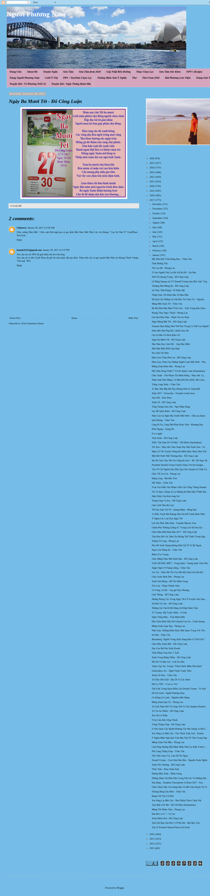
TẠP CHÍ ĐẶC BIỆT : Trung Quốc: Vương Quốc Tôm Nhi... (181, 563)
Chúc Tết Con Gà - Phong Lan (166, 474)
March (155, 246)
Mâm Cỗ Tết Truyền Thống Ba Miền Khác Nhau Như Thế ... (180, 451)
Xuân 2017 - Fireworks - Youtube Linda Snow (173, 393)
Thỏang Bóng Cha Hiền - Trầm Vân (168, 791)
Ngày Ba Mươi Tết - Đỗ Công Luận (168, 339)
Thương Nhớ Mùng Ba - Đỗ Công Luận (170, 286)
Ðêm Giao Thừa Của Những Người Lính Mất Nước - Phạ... (179, 362)
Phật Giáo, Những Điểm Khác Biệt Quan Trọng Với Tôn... (179, 630)
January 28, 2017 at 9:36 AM (40, 228)
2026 (152, 158)
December (157, 204)
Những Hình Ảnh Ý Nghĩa (111, 77)
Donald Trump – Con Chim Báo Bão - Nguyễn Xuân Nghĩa (179, 760)
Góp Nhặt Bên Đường (118, 71)
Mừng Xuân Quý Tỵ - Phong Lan (167, 702)
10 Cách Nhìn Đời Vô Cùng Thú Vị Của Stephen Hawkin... (179, 706)
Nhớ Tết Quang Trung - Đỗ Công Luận (170, 277)
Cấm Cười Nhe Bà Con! (163, 505)
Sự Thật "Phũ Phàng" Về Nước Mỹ (168, 290)
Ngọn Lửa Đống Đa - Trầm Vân (167, 550)
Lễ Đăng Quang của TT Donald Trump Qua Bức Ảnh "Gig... (180, 281)
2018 (152, 195)
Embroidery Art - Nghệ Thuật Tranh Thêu (171, 671)
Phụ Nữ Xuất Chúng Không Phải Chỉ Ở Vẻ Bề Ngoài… (178, 545)
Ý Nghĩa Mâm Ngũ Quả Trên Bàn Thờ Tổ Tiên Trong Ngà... (180, 738)
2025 (152, 163)
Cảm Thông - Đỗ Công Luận (165, 594)
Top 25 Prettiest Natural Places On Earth (171, 827)
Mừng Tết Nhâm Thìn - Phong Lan (168, 809)
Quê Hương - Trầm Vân (163, 420)
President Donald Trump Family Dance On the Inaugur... (178, 465)
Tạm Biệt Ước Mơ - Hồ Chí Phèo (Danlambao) (174, 805)
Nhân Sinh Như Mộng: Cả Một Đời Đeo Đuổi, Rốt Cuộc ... (179, 380)
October (156, 213)
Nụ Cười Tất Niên (160, 353)
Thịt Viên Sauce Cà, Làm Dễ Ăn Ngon (170, 756)
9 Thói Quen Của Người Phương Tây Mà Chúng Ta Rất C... (180, 729)
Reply (19, 240)
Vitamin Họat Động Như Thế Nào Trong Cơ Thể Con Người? (180, 326)
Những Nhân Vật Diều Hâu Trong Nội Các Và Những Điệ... (180, 778)
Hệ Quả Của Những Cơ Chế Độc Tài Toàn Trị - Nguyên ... (179, 299)
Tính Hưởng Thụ (160, 263)
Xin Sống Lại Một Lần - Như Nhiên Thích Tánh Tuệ (176, 800)
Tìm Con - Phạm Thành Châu (165, 586)
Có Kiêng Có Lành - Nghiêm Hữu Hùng (170, 697)
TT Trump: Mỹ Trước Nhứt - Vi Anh (169, 612)
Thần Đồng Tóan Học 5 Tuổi (165, 653)
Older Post (133, 318)
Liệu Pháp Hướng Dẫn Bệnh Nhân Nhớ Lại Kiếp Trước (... (179, 747)
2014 (152, 843)
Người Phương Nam (36, 14)
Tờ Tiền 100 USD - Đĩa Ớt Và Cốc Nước (171, 679)
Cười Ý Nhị (51, 77)
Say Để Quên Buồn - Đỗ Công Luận (169, 411)
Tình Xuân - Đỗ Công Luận (165, 438)
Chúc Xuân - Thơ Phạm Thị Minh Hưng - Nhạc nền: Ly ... (179, 375)
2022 (152, 177)
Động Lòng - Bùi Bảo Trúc (164, 478)
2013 (152, 848)
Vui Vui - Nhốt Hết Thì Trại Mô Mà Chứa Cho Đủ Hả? (177, 572)
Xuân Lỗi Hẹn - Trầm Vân (164, 675)
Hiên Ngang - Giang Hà (163, 429)
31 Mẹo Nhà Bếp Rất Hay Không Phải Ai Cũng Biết (176, 389)
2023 (152, 172)
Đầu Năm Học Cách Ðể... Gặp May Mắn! (171, 344)
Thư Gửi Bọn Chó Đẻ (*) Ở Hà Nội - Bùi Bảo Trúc (176, 823)
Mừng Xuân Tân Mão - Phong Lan (168, 742)
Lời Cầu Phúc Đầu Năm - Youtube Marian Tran (174, 523)
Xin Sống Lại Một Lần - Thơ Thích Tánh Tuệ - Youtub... (178, 733)
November (157, 209)
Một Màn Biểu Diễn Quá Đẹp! (166, 348)
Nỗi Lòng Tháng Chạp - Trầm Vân (168, 751)
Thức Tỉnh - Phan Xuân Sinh (165, 769)
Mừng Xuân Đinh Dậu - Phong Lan (168, 366)
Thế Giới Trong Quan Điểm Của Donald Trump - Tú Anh (179, 688)
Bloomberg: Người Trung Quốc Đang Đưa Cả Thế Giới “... (179, 639)
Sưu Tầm (68, 71)
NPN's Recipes (194, 71)
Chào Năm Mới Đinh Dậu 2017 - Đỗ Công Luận (174, 532)
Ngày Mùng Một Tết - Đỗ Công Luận (169, 321)
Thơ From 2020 (150, 77)
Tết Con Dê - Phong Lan (163, 268)
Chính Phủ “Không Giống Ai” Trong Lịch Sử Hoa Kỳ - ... (179, 527)
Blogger (120, 888)
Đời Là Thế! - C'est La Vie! (165, 684)
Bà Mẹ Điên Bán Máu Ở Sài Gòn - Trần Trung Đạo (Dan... (179, 308)
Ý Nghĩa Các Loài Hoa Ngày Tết (167, 518)
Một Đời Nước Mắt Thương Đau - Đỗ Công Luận (175, 456)
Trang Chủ (15, 71)
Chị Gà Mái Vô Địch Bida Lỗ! (166, 335)
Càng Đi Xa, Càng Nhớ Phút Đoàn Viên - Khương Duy (177, 424)
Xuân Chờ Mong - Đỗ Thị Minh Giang (170, 581)
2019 (152, 191)
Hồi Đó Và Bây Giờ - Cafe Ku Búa (168, 662)
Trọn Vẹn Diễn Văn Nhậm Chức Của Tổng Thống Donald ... (180, 487)
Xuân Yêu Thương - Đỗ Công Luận (168, 765)
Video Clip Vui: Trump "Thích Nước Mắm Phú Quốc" (177, 666)
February (156, 250)
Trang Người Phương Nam (24, 77)
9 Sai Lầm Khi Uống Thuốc (165, 720)
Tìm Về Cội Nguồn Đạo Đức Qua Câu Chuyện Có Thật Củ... (180, 469)
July (154, 227)
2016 (152, 834)
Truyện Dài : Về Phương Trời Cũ (28, 83)
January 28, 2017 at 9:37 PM (56, 250)
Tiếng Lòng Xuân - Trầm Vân (166, 384)
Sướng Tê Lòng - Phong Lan (165, 541)
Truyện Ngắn (50, 71)
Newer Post (15, 318)
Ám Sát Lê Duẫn (160, 715)
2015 (152, 839)
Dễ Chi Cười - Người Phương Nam (168, 693)
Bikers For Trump (160, 554)
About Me (32, 71)
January (156, 255)
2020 (152, 186)
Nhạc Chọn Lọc (145, 71)
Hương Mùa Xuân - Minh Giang (167, 773)
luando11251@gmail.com (29, 250)
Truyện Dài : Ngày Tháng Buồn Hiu (71, 83)
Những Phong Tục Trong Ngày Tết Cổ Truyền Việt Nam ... (180, 599)
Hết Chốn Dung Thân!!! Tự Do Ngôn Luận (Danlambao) (178, 371)
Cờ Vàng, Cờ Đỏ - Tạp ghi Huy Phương (170, 590)
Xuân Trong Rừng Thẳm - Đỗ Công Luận (171, 657)
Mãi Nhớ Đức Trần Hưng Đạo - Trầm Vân (172, 259)
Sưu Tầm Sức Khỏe (170, 71)
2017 (152, 200)
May (154, 236)
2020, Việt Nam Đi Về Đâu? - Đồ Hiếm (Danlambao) (177, 442)
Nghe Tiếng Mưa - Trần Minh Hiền (168, 617)
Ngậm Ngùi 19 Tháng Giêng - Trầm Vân (171, 568)
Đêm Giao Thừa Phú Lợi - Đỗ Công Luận (171, 357)
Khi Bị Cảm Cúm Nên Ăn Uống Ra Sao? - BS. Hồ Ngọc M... (180, 460)
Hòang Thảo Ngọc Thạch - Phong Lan (170, 313)
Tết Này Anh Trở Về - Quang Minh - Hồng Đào (174, 509)
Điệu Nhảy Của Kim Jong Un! (166, 496)
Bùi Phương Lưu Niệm (177, 77)
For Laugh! (157, 433)
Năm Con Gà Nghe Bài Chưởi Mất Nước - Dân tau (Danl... (179, 416)
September (157, 218)
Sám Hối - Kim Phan (161, 398)
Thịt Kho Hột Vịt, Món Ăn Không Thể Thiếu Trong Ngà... (179, 536)
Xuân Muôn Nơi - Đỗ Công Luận (167, 818)
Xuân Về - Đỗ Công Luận (164, 402)
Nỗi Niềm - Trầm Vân (162, 483)
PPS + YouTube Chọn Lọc (77, 77)
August (156, 222)
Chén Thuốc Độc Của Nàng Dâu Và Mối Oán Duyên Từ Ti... (180, 787)
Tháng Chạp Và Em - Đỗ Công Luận (169, 500)
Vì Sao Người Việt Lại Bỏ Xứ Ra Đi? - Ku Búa (174, 272)
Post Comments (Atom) (33, 323)
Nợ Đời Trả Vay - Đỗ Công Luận (167, 603)
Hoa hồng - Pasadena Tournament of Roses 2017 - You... (178, 782)
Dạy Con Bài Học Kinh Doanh (166, 648)
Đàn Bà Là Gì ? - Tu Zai (163, 814)
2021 (152, 181)
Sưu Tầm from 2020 (90, 71)
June (154, 232)
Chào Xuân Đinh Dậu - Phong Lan (168, 577)
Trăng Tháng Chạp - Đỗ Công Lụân (168, 724)
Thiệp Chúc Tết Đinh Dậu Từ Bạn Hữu (170, 295)
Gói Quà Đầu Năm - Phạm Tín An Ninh (170, 317)
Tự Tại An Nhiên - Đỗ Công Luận (168, 711)
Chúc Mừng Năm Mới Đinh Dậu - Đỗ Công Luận (175, 559)
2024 (152, 167)
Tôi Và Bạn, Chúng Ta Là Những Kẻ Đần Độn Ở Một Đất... (180, 492)
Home (74, 318)
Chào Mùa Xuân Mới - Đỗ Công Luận (169, 644)
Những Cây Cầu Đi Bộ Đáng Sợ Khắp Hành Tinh (175, 608)
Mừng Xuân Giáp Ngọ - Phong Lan (168, 626)
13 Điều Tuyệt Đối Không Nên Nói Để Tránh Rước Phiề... (179, 514)
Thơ (134, 77)
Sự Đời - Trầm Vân (161, 635)
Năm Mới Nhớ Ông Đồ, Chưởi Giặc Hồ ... (171, 330)
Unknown (21, 228)
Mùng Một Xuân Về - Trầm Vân (167, 304)
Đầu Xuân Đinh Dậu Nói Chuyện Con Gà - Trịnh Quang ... (179, 621)
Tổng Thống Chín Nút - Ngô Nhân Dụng (171, 407)
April (155, 241)
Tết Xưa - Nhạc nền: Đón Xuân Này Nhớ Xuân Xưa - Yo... (179, 447)
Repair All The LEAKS (163, 796)
